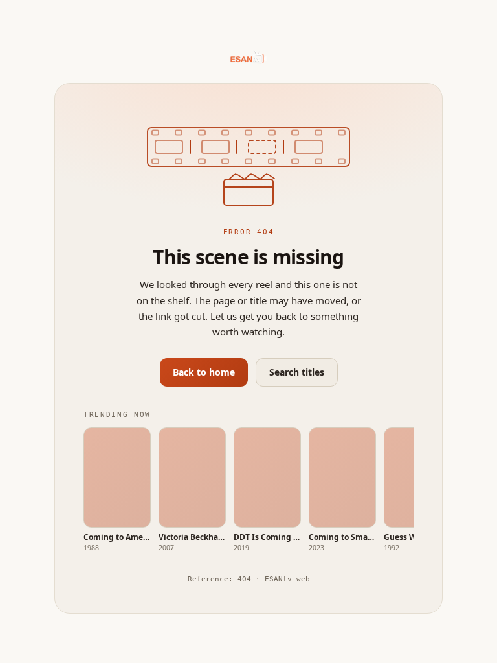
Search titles (296, 372)
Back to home (204, 372)
